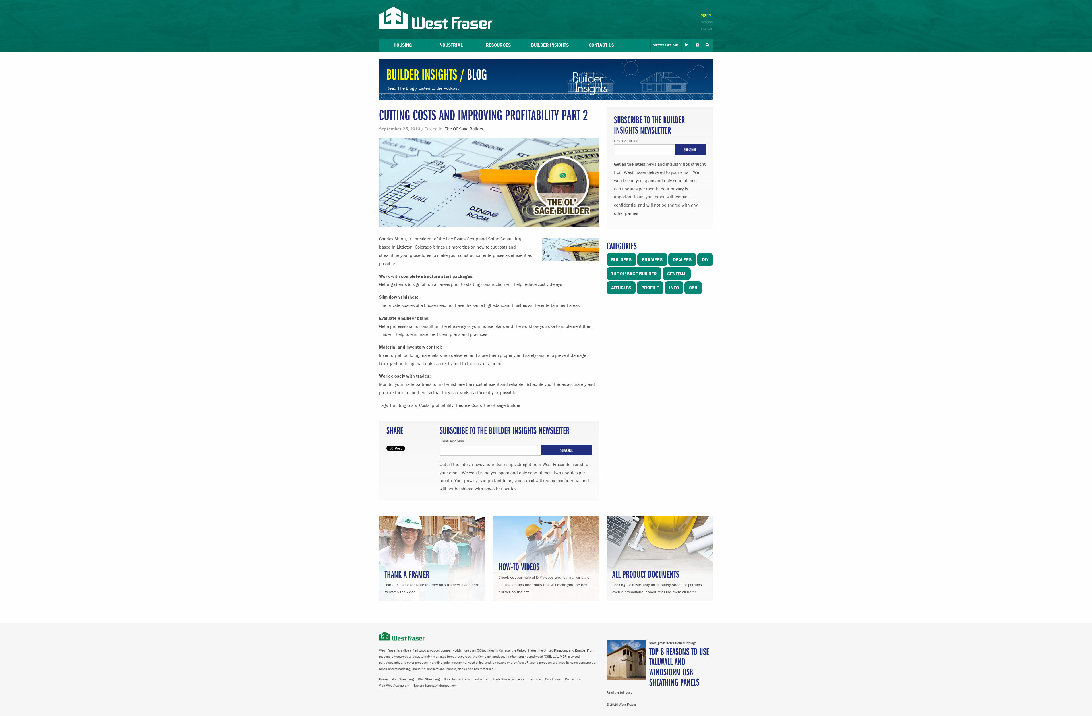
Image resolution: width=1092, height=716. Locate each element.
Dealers (682, 259)
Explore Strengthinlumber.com (435, 685)
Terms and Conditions (545, 679)
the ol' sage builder (502, 405)
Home (383, 679)
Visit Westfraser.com (394, 685)
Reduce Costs (469, 405)
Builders (621, 259)
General (676, 273)
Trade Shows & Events (509, 679)
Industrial (481, 679)
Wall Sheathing (429, 679)
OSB (693, 287)
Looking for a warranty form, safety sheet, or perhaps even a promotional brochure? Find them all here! (657, 580)
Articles (621, 287)
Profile (650, 287)
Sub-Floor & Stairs (457, 679)
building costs (403, 405)
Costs (424, 405)
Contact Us (573, 679)
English (704, 14)
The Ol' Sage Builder (464, 129)
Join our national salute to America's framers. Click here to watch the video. (432, 580)
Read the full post (619, 692)
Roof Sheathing (403, 679)
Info (674, 287)
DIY (705, 259)
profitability (443, 405)
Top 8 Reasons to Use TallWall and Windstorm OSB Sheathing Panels (679, 666)
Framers (652, 259)
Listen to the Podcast (439, 88)
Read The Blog (400, 88)
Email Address (452, 441)
